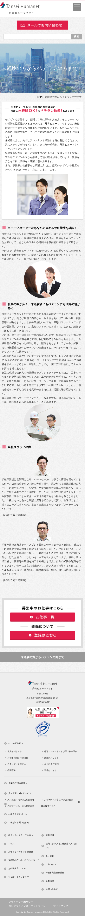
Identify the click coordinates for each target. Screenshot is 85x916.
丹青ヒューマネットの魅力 (20, 852)
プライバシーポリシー (20, 901)
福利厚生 (11, 770)
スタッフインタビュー (17, 764)
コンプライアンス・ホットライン (27, 906)
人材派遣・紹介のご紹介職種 (20, 800)
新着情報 (50, 881)
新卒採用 (50, 835)
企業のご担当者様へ (17, 783)
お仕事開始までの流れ (17, 758)
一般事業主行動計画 (55, 872)
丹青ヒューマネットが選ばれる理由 (60, 751)
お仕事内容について (17, 868)
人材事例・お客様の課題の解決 (58, 800)
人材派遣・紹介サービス (19, 793)
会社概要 (50, 856)
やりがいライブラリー (18, 877)
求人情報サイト (14, 751)
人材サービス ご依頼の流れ (20, 806)
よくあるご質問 (51, 764)
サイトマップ (60, 906)
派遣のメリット (51, 758)
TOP (39, 97)
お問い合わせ (52, 889)
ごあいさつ (51, 864)
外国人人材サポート (17, 814)
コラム (11, 843)
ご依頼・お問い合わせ (18, 822)
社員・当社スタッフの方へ (20, 835)
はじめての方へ (15, 743)
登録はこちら (50, 770)
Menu (77, 7)
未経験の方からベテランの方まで (42, 657)
